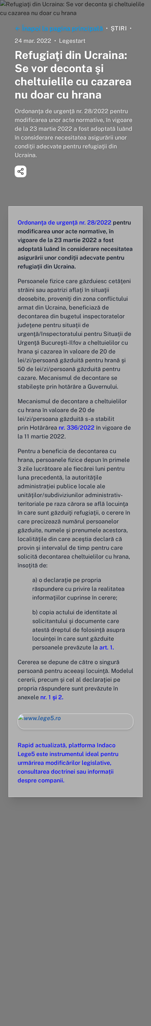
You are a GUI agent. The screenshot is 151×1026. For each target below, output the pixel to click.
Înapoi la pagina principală (62, 28)
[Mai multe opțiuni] (20, 171)
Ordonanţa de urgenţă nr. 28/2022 (64, 222)
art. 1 (106, 647)
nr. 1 (45, 697)
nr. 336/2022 (76, 427)
